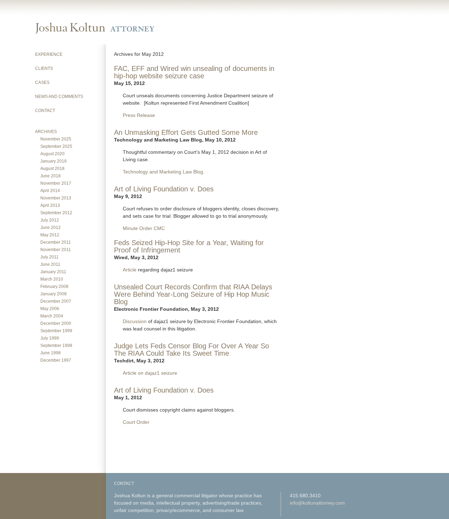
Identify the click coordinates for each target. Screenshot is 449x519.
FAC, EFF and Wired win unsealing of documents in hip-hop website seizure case (194, 72)
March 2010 (51, 279)
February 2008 (54, 286)
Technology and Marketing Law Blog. (164, 172)
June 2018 (50, 175)
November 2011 (55, 249)
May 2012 (49, 234)
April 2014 (50, 190)
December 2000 (55, 323)
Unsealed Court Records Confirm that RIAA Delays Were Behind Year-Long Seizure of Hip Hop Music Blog (193, 294)
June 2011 (50, 264)
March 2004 (51, 316)
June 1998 (50, 352)
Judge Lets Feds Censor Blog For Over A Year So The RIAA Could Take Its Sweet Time (191, 349)
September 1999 (56, 330)
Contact (45, 110)
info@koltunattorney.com (317, 503)
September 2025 (56, 146)
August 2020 (52, 153)
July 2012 (49, 220)
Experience (48, 54)
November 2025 (55, 139)
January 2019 (53, 161)
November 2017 (55, 183)
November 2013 (55, 198)
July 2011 (49, 257)
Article (129, 269)
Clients (44, 68)
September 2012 (56, 212)
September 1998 (56, 345)
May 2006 (49, 308)
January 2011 (53, 271)
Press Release (139, 115)
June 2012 (50, 227)
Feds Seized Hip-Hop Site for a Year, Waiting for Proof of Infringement (189, 246)
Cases (42, 82)
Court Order (136, 422)
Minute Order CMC (144, 228)
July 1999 (49, 338)
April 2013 (50, 205)
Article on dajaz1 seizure (150, 373)
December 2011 (55, 242)
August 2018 (52, 168)
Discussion (135, 321)
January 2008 (53, 293)
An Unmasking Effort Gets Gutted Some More (186, 132)
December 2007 (55, 301)
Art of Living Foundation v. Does (164, 189)
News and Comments (59, 96)
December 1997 (55, 360)
